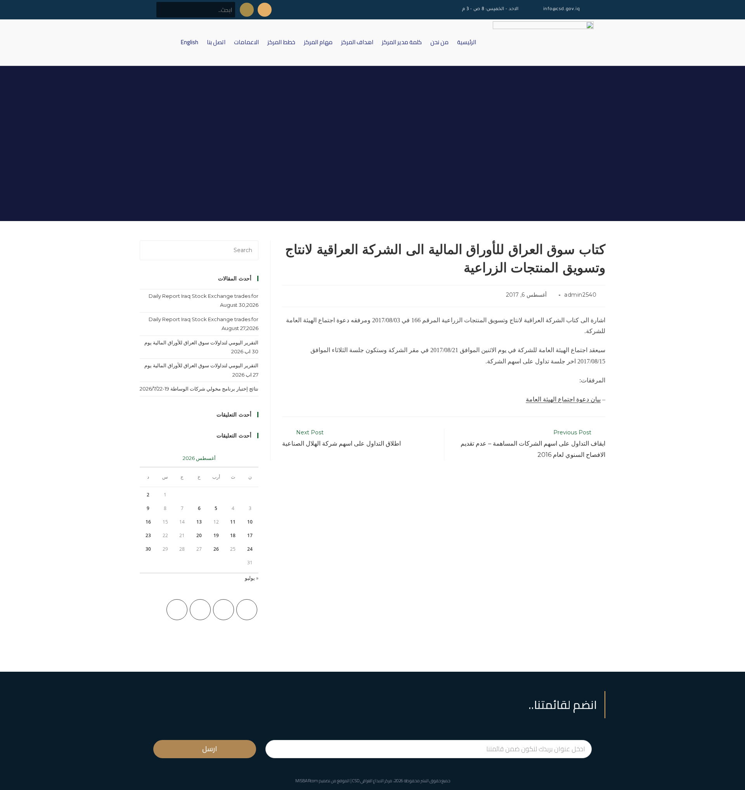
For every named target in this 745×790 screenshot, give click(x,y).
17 (250, 535)
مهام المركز (318, 42)
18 (233, 535)
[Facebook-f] (265, 10)
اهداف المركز (357, 42)
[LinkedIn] (176, 609)
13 (199, 522)
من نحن (439, 42)
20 (199, 535)
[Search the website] (195, 9)
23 (148, 535)
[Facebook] (223, 609)
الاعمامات (246, 42)
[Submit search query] (166, 9)
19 (216, 535)
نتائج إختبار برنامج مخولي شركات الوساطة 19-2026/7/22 (199, 388)
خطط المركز (281, 42)
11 (233, 522)
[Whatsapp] (247, 10)
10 (250, 522)
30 (148, 549)
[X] (246, 609)
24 (250, 549)
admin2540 (580, 294)
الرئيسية (466, 42)
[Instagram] (200, 609)
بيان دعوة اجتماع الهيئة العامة (563, 399)
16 (148, 522)
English (189, 42)
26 (216, 549)
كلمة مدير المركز (402, 42)
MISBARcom (306, 781)
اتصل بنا (216, 42)
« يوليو (251, 578)
